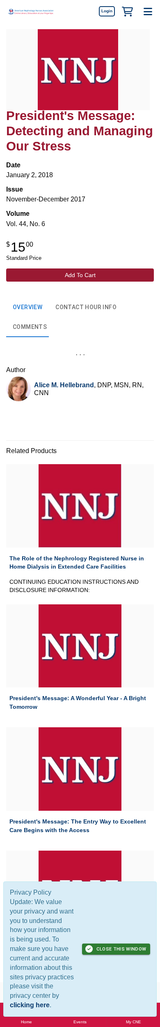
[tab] (27, 307)
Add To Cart (80, 275)
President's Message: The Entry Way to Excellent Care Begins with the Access (77, 825)
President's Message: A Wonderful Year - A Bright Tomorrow (77, 702)
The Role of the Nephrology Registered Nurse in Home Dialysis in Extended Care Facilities (76, 562)
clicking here (30, 1005)
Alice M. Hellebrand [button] (64, 385)
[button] (127, 11)
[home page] (30, 11)
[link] (106, 11)
